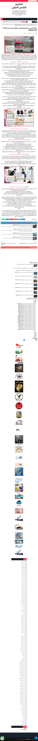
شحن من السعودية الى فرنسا (22, 667)
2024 (35, 332)
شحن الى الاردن (24, 611)
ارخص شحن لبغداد (24, 572)
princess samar (23, 729)
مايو (34, 302)
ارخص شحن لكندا (8, 21)
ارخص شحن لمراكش (23, 597)
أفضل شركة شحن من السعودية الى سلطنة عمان (19, 62)
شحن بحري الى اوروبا (23, 624)
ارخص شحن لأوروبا (24, 567)
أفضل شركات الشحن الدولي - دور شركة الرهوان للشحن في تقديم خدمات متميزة (25, 268)
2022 (35, 335)
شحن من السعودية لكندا (23, 683)
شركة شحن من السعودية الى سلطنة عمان (28, 54)
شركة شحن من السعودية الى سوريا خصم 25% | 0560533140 (27, 317)
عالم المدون (18, 739)
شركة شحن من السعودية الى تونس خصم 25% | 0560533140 (24, 283)
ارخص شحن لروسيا (24, 577)
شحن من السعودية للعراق (23, 696)
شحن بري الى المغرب (23, 644)
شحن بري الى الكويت (23, 642)
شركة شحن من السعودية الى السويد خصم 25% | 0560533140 (27, 315)
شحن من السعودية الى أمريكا (22, 662)
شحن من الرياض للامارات (23, 660)
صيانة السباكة (24, 711)
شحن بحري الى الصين (23, 618)
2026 (35, 300)
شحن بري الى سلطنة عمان (21, 24)
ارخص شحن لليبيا (24, 595)
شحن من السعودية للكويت (23, 698)
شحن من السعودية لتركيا (23, 675)
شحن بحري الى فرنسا (23, 629)
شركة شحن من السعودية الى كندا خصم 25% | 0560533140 (23, 229)
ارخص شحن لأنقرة (24, 566)
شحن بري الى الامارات (23, 636)
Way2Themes (29, 739)
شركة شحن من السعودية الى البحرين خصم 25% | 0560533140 (27, 319)
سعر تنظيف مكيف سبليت (23, 610)
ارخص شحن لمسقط (32, 24)
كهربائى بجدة (24, 717)
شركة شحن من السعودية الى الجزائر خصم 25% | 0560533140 (24, 279)
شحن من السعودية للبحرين (23, 688)
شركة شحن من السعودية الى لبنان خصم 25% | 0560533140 (27, 320)
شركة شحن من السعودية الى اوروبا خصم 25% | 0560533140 (27, 312)
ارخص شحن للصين (24, 590)
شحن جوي (15, 24)
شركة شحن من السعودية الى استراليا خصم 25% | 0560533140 (22, 237)
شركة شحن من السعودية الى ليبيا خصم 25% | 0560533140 (24, 291)
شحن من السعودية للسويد (23, 693)
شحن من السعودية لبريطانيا (23, 673)
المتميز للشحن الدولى (19, 5)
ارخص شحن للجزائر (24, 585)
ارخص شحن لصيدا (24, 579)
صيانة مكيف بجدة (24, 714)
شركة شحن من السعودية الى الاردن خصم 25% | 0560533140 (27, 329)
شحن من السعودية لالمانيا (23, 670)
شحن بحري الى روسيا (23, 628)
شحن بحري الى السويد (23, 616)
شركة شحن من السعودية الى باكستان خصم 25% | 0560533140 (24, 272)
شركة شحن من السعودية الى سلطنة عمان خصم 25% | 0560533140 (19, 29)
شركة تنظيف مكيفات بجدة (23, 709)
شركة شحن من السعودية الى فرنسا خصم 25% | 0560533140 (27, 311)
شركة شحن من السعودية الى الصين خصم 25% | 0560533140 (23, 21)
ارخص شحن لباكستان (23, 569)
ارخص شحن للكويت (23, 592)
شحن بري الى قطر (24, 652)
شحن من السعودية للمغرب (23, 699)
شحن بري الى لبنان (24, 654)
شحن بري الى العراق (23, 641)
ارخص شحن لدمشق (23, 575)
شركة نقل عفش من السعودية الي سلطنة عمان (16, 139)
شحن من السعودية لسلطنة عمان (8, 24)
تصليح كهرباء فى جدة (23, 605)
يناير (34, 331)
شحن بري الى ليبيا (24, 655)
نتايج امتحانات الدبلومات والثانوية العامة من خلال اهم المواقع (24, 276)
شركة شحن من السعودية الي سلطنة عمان (17, 128)
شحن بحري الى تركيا (23, 626)
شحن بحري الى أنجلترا (23, 623)
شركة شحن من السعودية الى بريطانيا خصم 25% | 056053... (27, 314)
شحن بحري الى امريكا (23, 621)
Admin (25, 728)
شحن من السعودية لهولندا (23, 703)
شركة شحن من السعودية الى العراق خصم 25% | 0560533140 (27, 321)
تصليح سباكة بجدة (24, 603)
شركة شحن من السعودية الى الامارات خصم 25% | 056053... (27, 328)
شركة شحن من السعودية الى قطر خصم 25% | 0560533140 (27, 325)
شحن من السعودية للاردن (23, 685)
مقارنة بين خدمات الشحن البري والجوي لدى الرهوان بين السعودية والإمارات (26, 270)
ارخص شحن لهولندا (23, 600)
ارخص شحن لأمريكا (24, 564)
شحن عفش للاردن (24, 659)
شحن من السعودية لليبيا (23, 701)
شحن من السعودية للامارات (23, 686)
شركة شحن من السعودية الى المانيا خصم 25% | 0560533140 (22, 233)
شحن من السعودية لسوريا (23, 680)
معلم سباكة (24, 719)
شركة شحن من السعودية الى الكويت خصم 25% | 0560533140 (27, 316)
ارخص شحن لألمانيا (23, 562)
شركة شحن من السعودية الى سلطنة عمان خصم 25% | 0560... (27, 326)
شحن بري (27, 24)
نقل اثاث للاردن (24, 722)
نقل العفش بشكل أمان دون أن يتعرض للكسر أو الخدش (25, 264)
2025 (35, 301)
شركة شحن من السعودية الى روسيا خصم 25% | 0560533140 (27, 310)
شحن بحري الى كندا (24, 631)
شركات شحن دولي (27, 34)
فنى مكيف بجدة (24, 716)
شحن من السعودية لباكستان (23, 672)
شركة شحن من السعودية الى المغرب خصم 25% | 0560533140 (26, 323)
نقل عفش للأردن (24, 724)
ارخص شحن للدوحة (23, 587)
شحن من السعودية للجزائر (23, 691)
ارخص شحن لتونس (23, 574)
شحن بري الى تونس (23, 647)
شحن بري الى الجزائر (23, 639)
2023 (35, 334)
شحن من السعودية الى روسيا (22, 665)
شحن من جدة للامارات (23, 704)
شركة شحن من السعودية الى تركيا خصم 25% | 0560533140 (27, 324)
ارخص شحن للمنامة (23, 593)
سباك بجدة (24, 608)
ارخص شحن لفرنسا (24, 580)
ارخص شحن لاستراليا (23, 561)
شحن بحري (24, 613)
